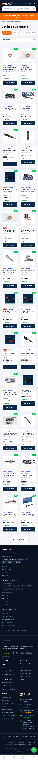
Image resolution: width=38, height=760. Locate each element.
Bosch (4, 586)
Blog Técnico (5, 700)
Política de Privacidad (8, 709)
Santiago (22, 679)
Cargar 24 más (20, 539)
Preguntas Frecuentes (8, 718)
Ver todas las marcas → (29, 550)
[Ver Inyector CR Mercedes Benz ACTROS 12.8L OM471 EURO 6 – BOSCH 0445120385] (28, 136)
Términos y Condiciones (9, 712)
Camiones (4, 572)
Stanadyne (6, 589)
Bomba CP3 (5, 602)
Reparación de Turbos (8, 619)
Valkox (19, 589)
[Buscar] (34, 9)
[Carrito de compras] (30, 3)
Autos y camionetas (7, 569)
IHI (26, 559)
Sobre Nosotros (6, 697)
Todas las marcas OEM (8, 625)
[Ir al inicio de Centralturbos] (7, 3)
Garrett (5, 559)
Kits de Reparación (8, 674)
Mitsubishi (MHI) (7, 562)
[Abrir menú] (34, 3)
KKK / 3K (17, 562)
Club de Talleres (25, 676)
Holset (21, 559)
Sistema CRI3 (5, 598)
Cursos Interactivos (7, 703)
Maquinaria (5, 575)
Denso (11, 586)
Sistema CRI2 (5, 595)
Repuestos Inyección (8, 689)
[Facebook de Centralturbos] (6, 657)
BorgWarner (12, 559)
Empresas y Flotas (7, 616)
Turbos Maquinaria (25, 670)
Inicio (3, 21)
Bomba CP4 (5, 605)
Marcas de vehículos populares (15, 630)
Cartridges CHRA (7, 671)
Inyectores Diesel (7, 682)
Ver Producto (10, 82)
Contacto (4, 706)
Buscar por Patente (7, 622)
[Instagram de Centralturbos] (3, 657)
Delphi (17, 586)
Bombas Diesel (6, 686)
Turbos (4, 667)
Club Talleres (5, 613)
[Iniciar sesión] (25, 3)
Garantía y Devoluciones (8, 715)
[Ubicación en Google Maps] (9, 657)
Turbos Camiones (25, 667)
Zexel (13, 589)
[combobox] (19, 8)
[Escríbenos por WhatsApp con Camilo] (34, 750)
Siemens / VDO (26, 586)
